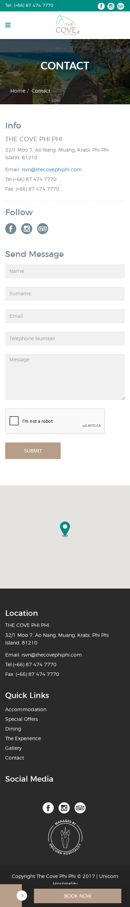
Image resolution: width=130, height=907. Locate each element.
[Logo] (67, 25)
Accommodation (25, 709)
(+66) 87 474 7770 (35, 179)
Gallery (13, 748)
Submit (33, 451)
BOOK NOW (77, 896)
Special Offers (21, 719)
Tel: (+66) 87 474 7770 (29, 5)
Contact (14, 758)
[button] (65, 529)
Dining (13, 729)
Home (17, 91)
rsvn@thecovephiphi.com (51, 170)
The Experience (23, 738)
